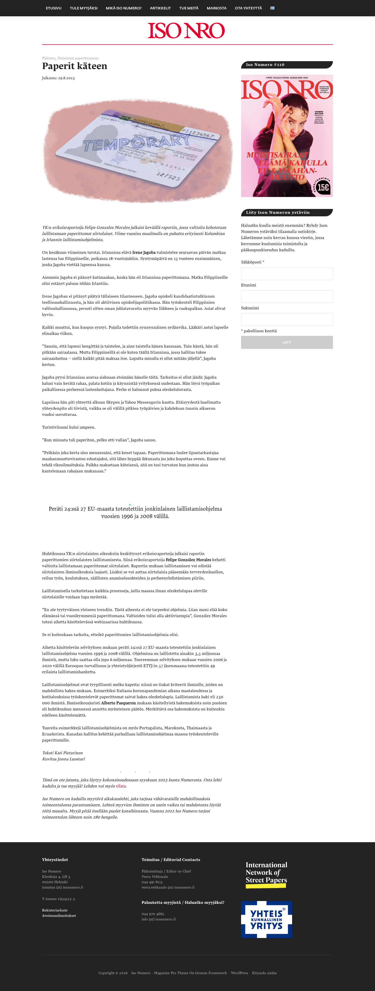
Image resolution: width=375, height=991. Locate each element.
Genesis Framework (211, 973)
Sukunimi (250, 308)
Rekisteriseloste (55, 910)
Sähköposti (252, 262)
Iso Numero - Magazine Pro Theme (159, 973)
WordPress (239, 973)
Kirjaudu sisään (264, 973)
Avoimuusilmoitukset (59, 916)
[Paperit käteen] (137, 221)
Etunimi (248, 285)
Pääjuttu (48, 58)
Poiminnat (66, 58)
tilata (121, 786)
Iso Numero (187, 30)
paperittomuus (86, 58)
